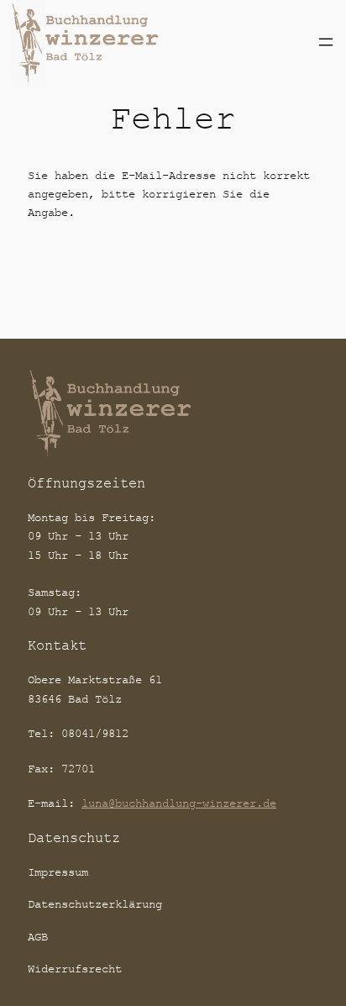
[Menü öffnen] (326, 42)
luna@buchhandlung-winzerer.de (178, 803)
